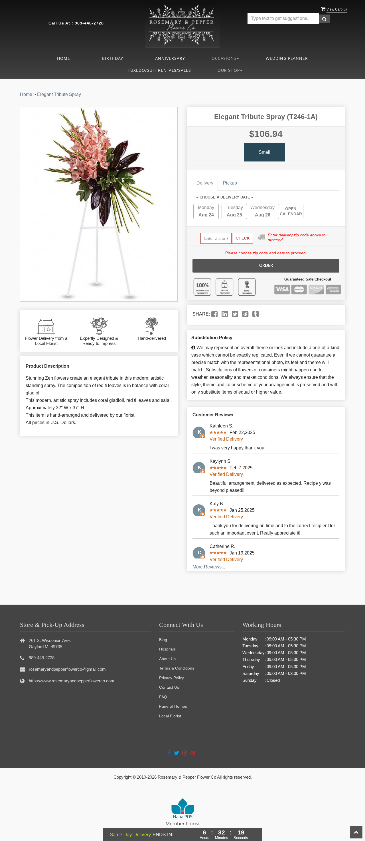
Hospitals (167, 649)
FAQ (163, 697)
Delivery (204, 183)
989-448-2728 (89, 23)
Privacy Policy (171, 678)
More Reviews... (208, 566)
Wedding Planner (287, 58)
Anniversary (170, 58)
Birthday (112, 58)
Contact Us (169, 687)
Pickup (230, 183)
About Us (167, 658)
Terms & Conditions (176, 668)
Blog (163, 639)
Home (63, 58)
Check (243, 238)
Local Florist (170, 716)
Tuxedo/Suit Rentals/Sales (159, 70)
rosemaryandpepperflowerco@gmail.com (67, 669)
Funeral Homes (173, 706)
